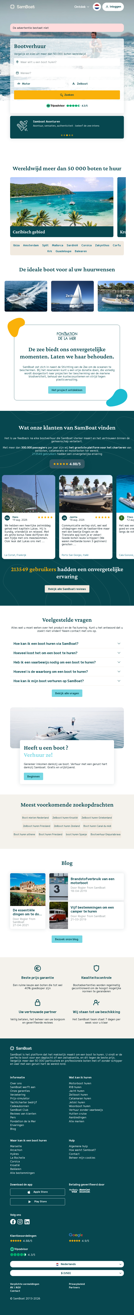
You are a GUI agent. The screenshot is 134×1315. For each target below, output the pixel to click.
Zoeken (69, 95)
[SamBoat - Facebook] (13, 1222)
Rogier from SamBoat (24, 920)
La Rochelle (17, 1157)
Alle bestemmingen (22, 1172)
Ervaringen (17, 1125)
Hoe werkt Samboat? (82, 1149)
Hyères (14, 1153)
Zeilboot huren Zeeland (67, 826)
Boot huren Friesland (50, 834)
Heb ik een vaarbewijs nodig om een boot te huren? (54, 662)
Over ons (16, 1083)
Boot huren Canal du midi (97, 826)
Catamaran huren (80, 1098)
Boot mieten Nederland (35, 817)
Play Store (40, 1201)
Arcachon (16, 1149)
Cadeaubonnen (19, 1106)
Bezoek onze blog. (67, 939)
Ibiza (16, 245)
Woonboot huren (79, 1106)
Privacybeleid (77, 1284)
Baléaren (15, 1168)
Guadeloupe (63, 251)
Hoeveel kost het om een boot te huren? (45, 652)
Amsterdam (31, 245)
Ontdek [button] (80, 6)
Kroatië (15, 1165)
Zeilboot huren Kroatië (65, 817)
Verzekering (17, 1094)
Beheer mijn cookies (82, 1157)
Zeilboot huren (78, 1094)
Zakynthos (102, 245)
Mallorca (57, 245)
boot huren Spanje (76, 834)
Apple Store (40, 1191)
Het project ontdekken (67, 390)
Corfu (117, 245)
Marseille (16, 1146)
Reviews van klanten (23, 1113)
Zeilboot (82, 83)
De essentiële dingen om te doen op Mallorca (28, 914)
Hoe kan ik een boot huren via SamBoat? (45, 643)
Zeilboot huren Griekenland (97, 817)
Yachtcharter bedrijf (23, 1102)
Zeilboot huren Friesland (36, 826)
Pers (13, 1117)
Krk (49, 251)
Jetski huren (77, 1102)
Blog (13, 1128)
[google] (76, 1235)
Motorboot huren (80, 1083)
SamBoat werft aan (22, 1087)
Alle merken (76, 1121)
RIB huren (75, 1087)
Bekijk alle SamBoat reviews (67, 589)
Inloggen (115, 6)
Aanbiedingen (77, 1117)
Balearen (81, 251)
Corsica (86, 245)
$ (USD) (66, 1273)
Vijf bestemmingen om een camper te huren (92, 909)
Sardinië (72, 245)
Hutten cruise (78, 1113)
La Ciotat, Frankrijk (15, 555)
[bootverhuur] (22, 7)
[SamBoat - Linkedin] (27, 1222)
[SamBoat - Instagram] (20, 1222)
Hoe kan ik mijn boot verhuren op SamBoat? (48, 680)
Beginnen (33, 776)
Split (45, 245)
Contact (74, 1153)
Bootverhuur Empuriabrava (105, 834)
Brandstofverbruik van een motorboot (92, 880)
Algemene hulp (78, 1146)
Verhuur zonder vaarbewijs (86, 1109)
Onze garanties (20, 1090)
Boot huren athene (24, 834)
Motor (26, 83)
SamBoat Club (19, 1109)
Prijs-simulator (20, 1098)
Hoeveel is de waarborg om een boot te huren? (50, 671)
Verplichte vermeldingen (24, 1284)
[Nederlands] (97, 7)
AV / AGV (15, 1287)
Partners (74, 1287)
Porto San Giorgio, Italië (75, 555)
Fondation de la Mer (23, 1121)
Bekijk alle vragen (67, 693)
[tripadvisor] (19, 1249)
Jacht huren (76, 1090)
